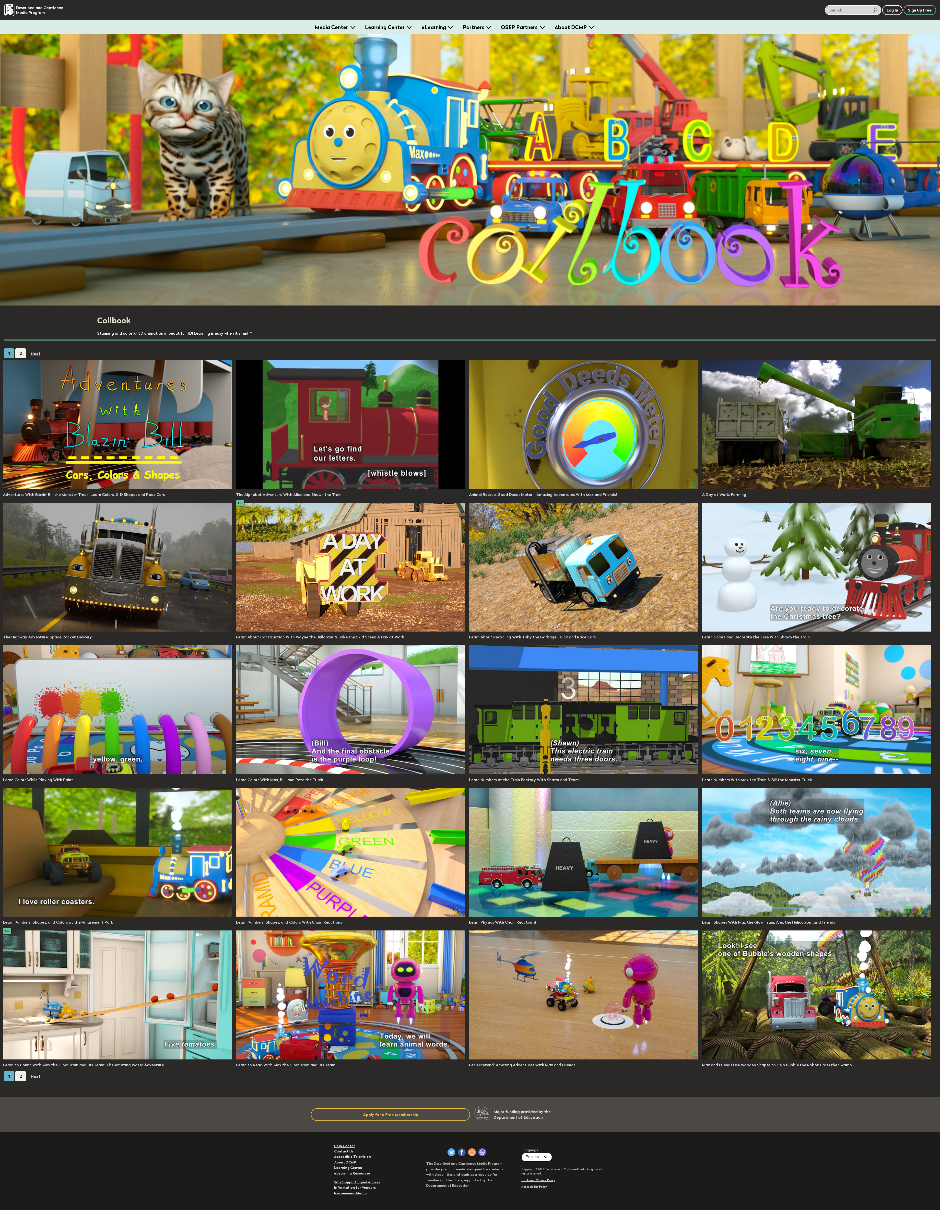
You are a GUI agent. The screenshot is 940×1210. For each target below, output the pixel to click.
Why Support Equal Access (357, 1182)
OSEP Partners (519, 27)
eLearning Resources (352, 1173)
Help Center (344, 1146)
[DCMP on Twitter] (451, 1152)
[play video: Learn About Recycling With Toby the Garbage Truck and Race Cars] (583, 630)
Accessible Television (352, 1156)
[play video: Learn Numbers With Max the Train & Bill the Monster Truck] (816, 772)
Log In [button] (892, 10)
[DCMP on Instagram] (472, 1152)
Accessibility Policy (534, 1186)
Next (35, 353)
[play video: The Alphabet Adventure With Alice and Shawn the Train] (350, 487)
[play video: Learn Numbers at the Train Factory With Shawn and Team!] (583, 772)
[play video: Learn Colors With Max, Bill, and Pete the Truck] (350, 772)
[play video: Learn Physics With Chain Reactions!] (583, 915)
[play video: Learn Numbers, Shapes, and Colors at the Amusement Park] (117, 915)
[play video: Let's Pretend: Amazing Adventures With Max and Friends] (583, 1058)
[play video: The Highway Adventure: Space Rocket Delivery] (117, 630)
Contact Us (343, 1151)
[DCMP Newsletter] (482, 1152)
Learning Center (385, 27)
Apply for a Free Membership (390, 1114)
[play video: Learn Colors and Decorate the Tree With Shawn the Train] (816, 630)
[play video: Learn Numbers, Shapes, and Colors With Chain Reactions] (350, 915)
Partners (473, 27)
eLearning (434, 27)
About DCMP (570, 27)
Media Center (331, 27)
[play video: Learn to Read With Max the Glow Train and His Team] (350, 1058)
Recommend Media (350, 1193)
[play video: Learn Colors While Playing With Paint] (117, 772)
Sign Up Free (920, 10)
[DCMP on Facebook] (462, 1152)
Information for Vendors (355, 1187)
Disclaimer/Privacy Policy (538, 1180)
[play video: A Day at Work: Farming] (816, 487)
